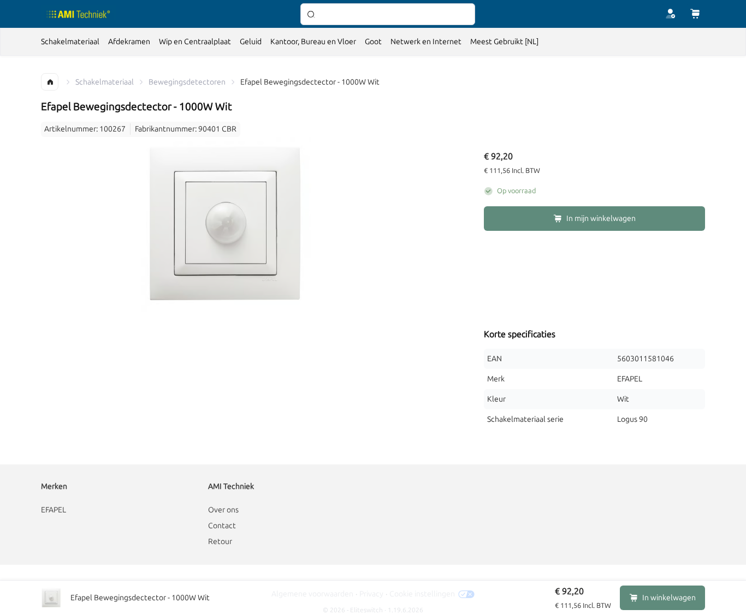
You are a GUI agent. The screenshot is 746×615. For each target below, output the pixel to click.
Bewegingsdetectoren (187, 82)
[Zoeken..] (387, 14)
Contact (222, 525)
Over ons (223, 510)
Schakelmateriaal (104, 82)
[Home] (78, 14)
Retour (220, 541)
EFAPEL (53, 510)
